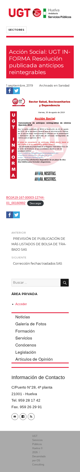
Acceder (21, 304)
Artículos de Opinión (34, 359)
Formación (25, 331)
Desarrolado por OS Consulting (39, 460)
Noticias (22, 317)
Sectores (16, 29)
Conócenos (25, 345)
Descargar (35, 203)
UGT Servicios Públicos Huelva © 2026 (37, 444)
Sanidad (63, 85)
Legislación (25, 352)
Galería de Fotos (30, 324)
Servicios (23, 338)
